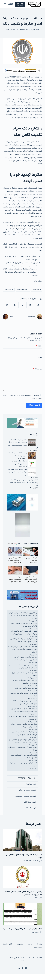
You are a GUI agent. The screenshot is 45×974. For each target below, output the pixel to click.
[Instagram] (10, 4)
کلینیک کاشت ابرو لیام (27, 790)
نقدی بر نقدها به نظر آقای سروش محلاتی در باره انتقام (25, 682)
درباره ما (39, 944)
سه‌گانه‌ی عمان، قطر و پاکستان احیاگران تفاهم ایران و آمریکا (23, 725)
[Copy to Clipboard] (7, 305)
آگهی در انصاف (7, 944)
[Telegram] (8, 4)
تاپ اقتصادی (14, 30)
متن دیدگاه (37, 369)
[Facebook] (38, 305)
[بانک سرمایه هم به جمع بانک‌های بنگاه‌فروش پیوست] (22, 840)
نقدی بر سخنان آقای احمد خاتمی (25, 688)
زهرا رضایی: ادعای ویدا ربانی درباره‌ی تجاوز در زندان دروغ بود (17, 472)
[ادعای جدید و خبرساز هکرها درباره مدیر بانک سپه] (22, 914)
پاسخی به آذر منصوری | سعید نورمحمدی (19, 462)
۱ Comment (28, 861)
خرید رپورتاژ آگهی (29, 802)
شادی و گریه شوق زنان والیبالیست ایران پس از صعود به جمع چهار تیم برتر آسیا (23, 632)
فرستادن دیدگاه (34, 405)
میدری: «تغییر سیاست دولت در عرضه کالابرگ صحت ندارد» (24, 625)
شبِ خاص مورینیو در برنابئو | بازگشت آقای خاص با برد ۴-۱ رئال (24, 702)
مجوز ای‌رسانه (38, 948)
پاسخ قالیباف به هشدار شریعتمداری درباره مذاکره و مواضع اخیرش (24, 733)
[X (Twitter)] (12, 4)
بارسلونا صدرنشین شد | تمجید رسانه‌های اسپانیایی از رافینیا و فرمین (23, 666)
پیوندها (30, 944)
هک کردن (9, 289)
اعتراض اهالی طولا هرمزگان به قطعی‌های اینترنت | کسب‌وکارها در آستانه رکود (23, 741)
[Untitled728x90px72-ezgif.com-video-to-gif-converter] (22, 70)
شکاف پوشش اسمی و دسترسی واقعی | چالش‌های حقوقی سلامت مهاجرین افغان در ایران (23, 482)
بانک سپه (37, 289)
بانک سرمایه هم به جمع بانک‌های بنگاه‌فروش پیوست (24, 856)
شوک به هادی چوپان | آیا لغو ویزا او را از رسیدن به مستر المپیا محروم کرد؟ (23, 710)
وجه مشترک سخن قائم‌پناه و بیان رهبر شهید (17, 454)
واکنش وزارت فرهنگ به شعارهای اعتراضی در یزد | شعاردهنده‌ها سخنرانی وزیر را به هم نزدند (23, 443)
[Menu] (5, 4)
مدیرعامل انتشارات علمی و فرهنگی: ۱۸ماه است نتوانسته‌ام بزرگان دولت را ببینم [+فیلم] (22, 649)
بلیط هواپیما (31, 784)
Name (39, 346)
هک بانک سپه (23, 289)
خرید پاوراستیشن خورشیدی (25, 796)
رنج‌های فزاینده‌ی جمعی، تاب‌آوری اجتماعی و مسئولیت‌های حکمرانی (25, 658)
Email (39, 357)
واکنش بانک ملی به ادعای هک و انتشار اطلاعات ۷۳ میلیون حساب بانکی (23, 893)
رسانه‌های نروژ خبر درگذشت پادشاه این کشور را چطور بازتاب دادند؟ (23, 640)
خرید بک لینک (30, 808)
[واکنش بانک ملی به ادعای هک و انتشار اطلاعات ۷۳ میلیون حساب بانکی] (22, 877)
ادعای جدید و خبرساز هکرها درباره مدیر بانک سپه (22, 928)
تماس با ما (20, 944)
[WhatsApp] (14, 305)
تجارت (7, 30)
